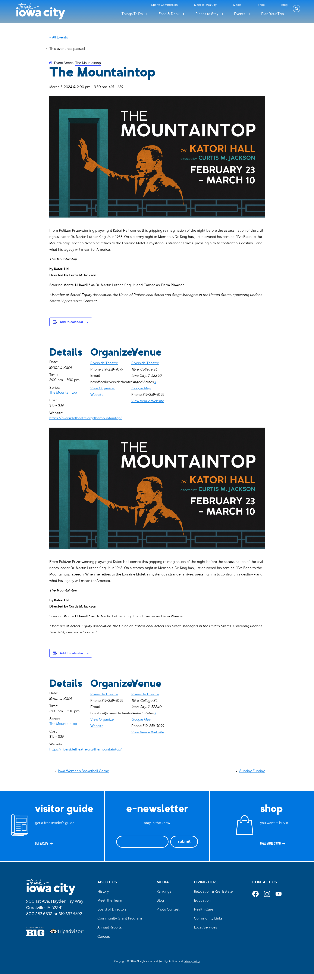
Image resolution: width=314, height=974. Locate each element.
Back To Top (308, 348)
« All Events (58, 37)
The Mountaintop (63, 392)
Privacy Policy (192, 961)
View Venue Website (147, 401)
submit (184, 842)
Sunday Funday (252, 771)
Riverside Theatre (104, 363)
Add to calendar (71, 322)
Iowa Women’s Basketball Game (83, 771)
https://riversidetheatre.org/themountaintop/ (85, 418)
